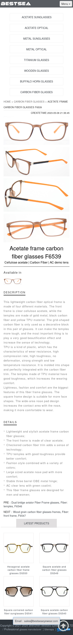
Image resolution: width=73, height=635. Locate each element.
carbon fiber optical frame (44, 302)
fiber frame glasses (26, 490)
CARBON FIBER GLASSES (29, 101)
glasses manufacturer (30, 629)
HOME (7, 101)
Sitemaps (49, 629)
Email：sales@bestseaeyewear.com (36, 621)
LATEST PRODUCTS (36, 523)
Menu (65, 4)
